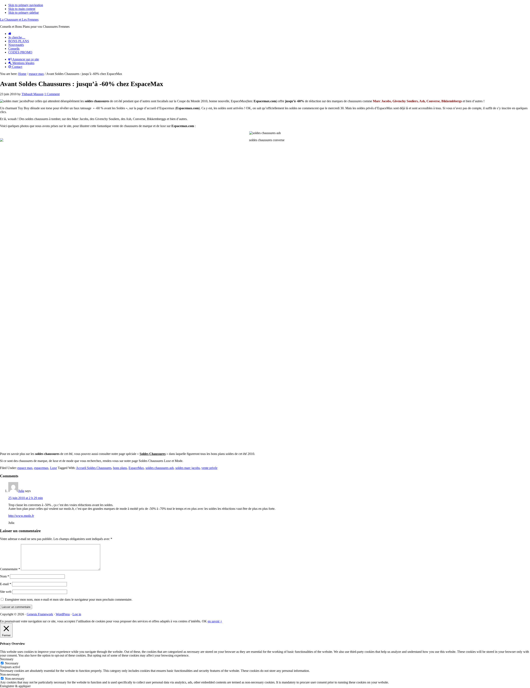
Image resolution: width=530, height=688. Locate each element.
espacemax (41, 468)
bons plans (120, 468)
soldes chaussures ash (160, 468)
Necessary (11, 663)
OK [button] (204, 621)
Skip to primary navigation (25, 5)
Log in (76, 614)
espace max (25, 468)
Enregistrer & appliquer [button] (15, 686)
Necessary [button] (6, 659)
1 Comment (52, 94)
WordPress (63, 614)
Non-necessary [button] (9, 674)
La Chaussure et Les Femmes (19, 19)
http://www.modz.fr (21, 515)
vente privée (209, 468)
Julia (21, 491)
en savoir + (215, 621)
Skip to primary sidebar (23, 12)
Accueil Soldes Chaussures (93, 468)
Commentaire (10, 569)
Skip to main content (21, 9)
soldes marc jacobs (187, 468)
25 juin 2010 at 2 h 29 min (25, 498)
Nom (4, 576)
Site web (5, 591)
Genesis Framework (40, 614)
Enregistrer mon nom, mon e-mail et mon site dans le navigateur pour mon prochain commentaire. (68, 599)
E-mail (5, 584)
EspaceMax (136, 468)
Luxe (53, 468)
